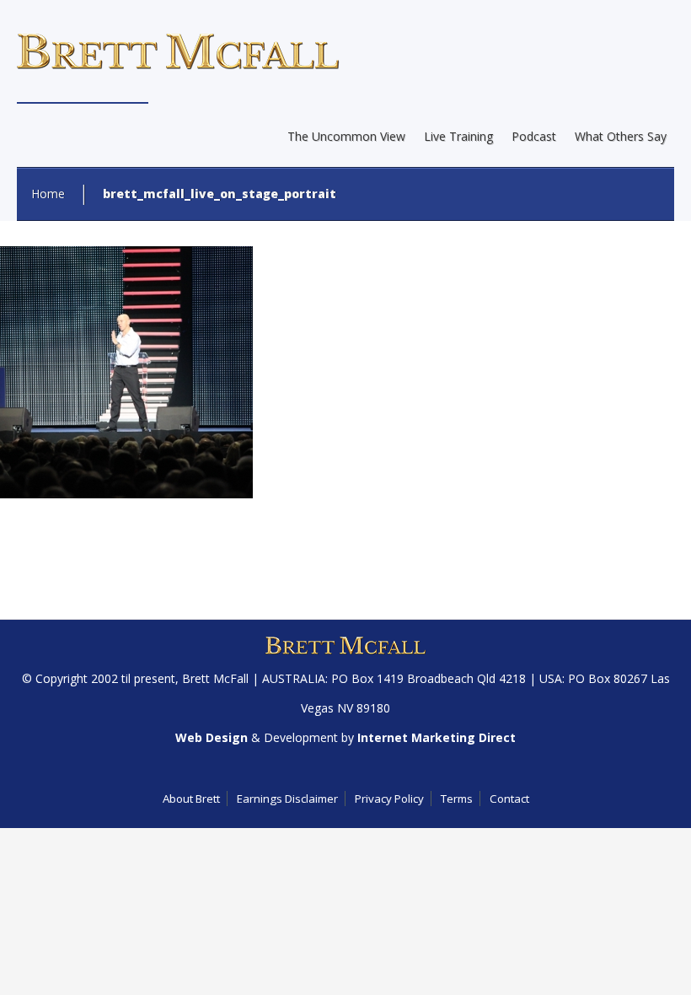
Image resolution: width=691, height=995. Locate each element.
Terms (457, 798)
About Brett (191, 798)
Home (48, 194)
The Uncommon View (346, 136)
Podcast (534, 136)
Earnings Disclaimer (287, 798)
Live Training (458, 136)
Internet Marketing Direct (436, 737)
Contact (509, 798)
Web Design (211, 737)
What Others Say (621, 136)
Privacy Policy (389, 798)
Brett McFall (215, 678)
